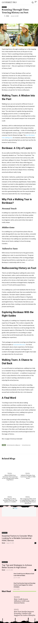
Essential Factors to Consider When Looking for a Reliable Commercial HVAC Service (17, 538)
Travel (4, 7)
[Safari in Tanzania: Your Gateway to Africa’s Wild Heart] (28, 466)
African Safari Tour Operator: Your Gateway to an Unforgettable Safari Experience (10, 477)
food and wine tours (19, 344)
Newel (3, 543)
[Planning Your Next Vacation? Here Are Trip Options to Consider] (10, 489)
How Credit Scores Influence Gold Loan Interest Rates (21, 601)
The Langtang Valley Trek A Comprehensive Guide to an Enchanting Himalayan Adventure (28, 501)
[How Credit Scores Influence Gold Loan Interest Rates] (7, 576)
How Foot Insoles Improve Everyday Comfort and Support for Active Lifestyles (24, 585)
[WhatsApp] (22, 20)
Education (4, 562)
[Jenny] (3, 16)
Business (4, 532)
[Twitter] (14, 20)
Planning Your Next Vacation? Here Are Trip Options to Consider (10, 500)
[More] (26, 20)
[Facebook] (9, 20)
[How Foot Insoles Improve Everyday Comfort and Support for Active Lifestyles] (7, 585)
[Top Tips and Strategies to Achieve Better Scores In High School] (19, 554)
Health (16, 609)
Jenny (7, 15)
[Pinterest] (18, 20)
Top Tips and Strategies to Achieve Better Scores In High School (17, 566)
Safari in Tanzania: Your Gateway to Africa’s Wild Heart (27, 476)
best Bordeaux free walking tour (13, 445)
